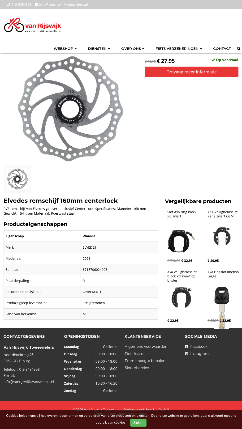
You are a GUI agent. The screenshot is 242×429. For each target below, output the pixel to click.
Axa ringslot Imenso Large (223, 274)
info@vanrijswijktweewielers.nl (63, 4)
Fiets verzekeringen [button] (177, 48)
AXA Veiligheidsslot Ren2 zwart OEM (222, 214)
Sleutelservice (137, 367)
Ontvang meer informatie (191, 72)
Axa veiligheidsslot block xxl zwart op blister (182, 276)
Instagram (199, 353)
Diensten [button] (98, 48)
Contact (222, 48)
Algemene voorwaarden (146, 346)
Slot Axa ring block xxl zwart (182, 214)
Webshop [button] (64, 48)
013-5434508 (20, 4)
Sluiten (138, 423)
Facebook (198, 346)
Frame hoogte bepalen (145, 360)
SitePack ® (161, 409)
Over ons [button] (131, 48)
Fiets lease (134, 353)
